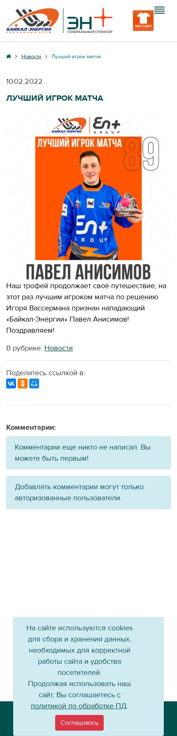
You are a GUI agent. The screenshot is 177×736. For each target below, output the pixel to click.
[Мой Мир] (34, 383)
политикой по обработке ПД (78, 706)
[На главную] (59, 20)
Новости (58, 348)
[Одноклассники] (23, 383)
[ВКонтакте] (11, 383)
